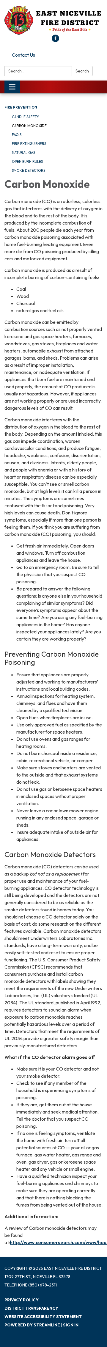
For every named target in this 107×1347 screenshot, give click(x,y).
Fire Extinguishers (29, 143)
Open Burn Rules (27, 161)
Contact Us (23, 55)
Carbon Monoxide (29, 125)
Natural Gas (23, 152)
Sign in (70, 1325)
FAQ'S (16, 134)
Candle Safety (25, 117)
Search (82, 71)
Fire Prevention (20, 107)
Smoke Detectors (28, 170)
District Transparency (31, 1308)
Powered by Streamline (32, 1325)
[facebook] (55, 40)
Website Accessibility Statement (43, 1316)
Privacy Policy (21, 1300)
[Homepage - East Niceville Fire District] (53, 20)
